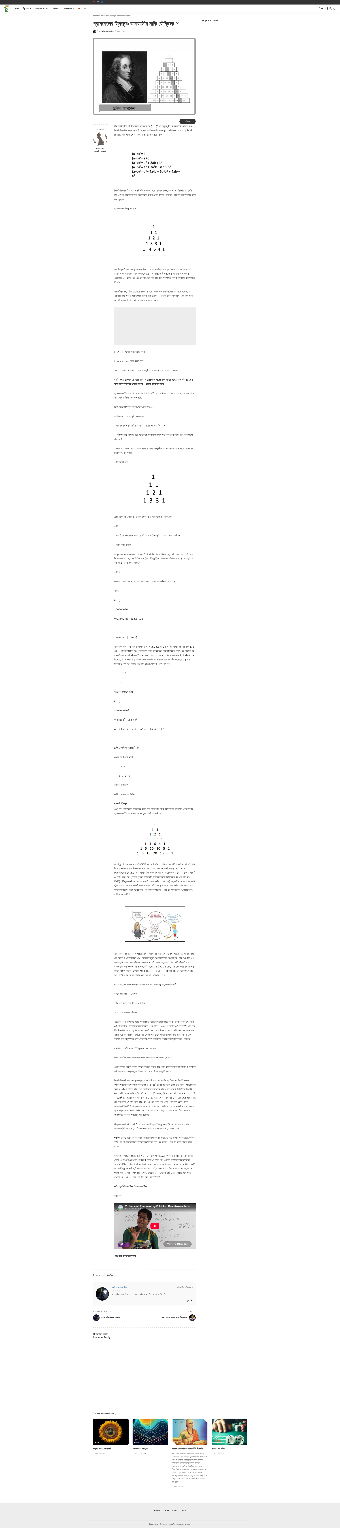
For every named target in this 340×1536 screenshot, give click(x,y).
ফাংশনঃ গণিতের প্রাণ (140, 1448)
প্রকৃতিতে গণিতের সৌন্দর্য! (102, 1448)
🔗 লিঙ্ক (187, 121)
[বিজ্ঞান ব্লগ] (7, 8)
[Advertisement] (155, 326)
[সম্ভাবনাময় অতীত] (229, 1432)
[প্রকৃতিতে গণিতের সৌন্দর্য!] (111, 1432)
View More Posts (184, 1287)
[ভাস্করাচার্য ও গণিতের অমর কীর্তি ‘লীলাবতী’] (190, 1432)
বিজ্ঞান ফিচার (110, 1275)
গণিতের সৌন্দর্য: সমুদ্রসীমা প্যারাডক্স (100, 150)
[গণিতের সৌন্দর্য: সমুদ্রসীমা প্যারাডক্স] (100, 139)
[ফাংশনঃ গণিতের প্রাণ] (150, 1432)
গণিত (98, 1442)
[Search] (335, 8)
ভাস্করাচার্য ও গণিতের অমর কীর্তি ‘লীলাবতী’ (187, 1448)
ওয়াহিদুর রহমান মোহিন (107, 31)
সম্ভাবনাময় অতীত (218, 1448)
